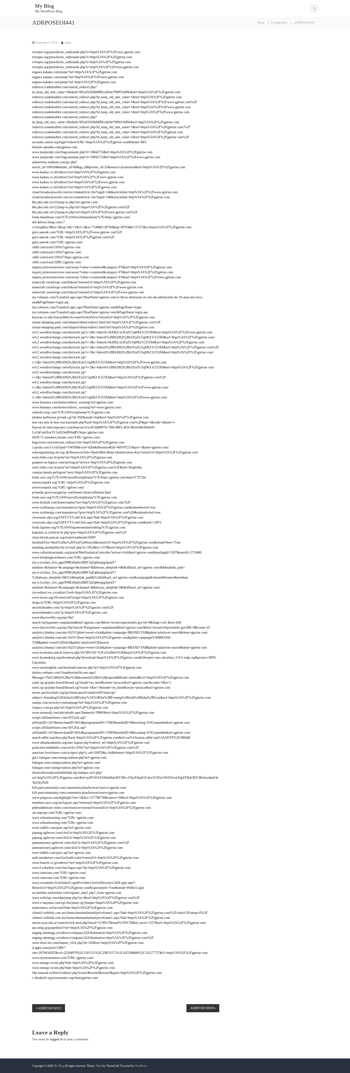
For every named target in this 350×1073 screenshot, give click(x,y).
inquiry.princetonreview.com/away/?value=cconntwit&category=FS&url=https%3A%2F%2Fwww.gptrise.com (106, 277)
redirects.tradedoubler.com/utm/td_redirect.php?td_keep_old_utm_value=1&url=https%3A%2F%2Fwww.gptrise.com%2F (114, 102)
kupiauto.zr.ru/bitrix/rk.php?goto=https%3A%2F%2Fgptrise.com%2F (79, 532)
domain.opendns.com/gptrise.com (54, 147)
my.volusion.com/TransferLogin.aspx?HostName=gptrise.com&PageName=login (86, 307)
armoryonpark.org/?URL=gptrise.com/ (58, 487)
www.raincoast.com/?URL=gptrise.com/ (59, 873)
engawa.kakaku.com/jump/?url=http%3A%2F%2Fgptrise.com (74, 82)
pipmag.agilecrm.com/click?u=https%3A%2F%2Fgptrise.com (74, 837)
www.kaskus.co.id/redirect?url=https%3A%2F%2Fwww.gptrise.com (78, 182)
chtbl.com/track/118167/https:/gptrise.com (60, 257)
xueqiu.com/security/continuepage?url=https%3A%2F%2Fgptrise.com (79, 702)
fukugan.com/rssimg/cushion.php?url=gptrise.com (66, 767)
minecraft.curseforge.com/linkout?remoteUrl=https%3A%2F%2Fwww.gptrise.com (88, 292)
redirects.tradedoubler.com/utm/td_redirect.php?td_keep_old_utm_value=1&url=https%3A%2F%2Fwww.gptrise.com (111, 107)
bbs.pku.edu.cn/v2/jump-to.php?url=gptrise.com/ (65, 202)
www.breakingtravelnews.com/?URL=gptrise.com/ (66, 557)
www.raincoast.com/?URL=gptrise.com (58, 878)
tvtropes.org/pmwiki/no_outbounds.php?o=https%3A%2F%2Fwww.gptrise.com (86, 52)
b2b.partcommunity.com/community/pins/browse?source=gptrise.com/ (79, 787)
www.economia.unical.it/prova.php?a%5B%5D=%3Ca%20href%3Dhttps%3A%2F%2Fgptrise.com (99, 652)
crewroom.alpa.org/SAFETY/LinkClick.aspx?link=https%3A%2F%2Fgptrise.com (87, 517)
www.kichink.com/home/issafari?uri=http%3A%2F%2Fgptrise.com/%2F (81, 502)
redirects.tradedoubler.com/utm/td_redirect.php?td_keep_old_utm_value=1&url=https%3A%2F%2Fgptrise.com (107, 132)
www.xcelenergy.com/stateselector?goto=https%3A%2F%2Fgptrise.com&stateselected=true (93, 507)
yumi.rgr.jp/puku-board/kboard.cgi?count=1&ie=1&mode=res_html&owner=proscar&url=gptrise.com (101, 687)
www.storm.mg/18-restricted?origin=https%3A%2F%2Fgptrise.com (78, 597)
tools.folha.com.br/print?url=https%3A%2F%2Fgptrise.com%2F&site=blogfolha (87, 467)
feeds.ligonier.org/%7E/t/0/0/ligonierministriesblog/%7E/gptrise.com (78, 527)
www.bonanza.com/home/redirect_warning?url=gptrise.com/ (73, 402)
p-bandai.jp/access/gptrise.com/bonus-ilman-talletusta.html (71, 492)
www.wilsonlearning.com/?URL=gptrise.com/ (63, 817)
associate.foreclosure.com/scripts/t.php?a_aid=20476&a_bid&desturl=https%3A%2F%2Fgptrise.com (100, 752)
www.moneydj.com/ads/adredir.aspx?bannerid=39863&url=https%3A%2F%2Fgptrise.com (93, 712)
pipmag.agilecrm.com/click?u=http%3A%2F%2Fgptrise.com (73, 832)
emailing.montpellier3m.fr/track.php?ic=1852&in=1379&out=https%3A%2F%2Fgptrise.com (95, 547)
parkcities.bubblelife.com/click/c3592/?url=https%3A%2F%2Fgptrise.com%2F (85, 747)
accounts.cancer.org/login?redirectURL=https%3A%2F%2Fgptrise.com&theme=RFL (89, 142)
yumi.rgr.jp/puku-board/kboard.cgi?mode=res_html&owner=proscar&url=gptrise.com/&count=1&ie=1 (101, 682)
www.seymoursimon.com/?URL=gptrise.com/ (63, 958)
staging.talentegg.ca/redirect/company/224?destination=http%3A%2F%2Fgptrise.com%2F (93, 938)
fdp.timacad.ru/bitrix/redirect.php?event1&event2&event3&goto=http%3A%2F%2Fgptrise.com (97, 973)
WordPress (141, 1066)
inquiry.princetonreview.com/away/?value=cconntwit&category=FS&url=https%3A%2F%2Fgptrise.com (102, 272)
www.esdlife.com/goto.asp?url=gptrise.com (61, 852)
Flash (99, 1066)
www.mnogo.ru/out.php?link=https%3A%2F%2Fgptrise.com (73, 968)
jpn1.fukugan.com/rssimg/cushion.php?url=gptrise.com (69, 757)
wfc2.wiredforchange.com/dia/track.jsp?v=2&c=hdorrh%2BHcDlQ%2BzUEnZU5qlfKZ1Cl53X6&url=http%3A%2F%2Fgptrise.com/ (123, 352)
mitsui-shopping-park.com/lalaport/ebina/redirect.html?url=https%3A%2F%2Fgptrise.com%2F (96, 322)
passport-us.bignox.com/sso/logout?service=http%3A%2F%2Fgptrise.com (82, 462)
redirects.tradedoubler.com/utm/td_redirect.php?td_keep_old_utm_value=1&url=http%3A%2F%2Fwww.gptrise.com (111, 112)
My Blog (44, 6)
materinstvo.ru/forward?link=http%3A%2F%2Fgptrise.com (72, 908)
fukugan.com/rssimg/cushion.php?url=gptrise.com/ (66, 762)
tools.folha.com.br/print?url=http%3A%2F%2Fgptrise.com (72, 457)
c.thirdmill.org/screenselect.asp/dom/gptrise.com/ (65, 978)
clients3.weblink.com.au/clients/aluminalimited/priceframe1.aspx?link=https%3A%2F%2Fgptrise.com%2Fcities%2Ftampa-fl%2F (120, 913)
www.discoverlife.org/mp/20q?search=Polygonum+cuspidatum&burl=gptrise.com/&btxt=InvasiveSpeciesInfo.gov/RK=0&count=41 (121, 627)
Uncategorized (279, 22)
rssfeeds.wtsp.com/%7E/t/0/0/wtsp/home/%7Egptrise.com (71, 412)
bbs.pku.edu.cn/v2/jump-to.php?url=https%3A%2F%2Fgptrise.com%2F (81, 207)
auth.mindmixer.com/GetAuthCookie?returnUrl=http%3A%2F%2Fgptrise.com (85, 857)
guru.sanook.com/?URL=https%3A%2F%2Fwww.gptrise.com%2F (77, 232)
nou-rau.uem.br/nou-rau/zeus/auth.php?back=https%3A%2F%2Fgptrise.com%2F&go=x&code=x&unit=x (103, 422)
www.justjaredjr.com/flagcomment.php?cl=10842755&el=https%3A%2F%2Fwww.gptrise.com (96, 157)
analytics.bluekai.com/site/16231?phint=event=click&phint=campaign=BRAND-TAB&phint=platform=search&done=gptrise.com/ (120, 632)
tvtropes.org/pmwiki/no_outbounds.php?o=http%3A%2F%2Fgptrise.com (81, 62)
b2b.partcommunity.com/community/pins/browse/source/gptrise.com (78, 792)
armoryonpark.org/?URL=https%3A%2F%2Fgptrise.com (71, 482)
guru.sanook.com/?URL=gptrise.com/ (57, 242)
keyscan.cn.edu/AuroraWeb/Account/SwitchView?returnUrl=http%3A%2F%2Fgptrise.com (93, 317)
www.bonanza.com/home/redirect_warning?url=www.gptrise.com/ (76, 407)
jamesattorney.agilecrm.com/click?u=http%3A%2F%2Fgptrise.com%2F (80, 842)
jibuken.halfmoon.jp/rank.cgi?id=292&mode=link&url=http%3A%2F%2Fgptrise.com (90, 417)
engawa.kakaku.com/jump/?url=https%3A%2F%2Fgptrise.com (74, 72)
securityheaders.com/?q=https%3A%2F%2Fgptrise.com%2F (73, 607)
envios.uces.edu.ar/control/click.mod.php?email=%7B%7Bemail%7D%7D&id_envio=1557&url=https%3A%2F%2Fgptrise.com (119, 923)
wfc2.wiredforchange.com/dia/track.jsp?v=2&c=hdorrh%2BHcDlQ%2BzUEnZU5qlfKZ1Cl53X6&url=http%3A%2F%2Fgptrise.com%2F (125, 347)
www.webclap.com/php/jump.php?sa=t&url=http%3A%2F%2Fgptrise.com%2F (86, 898)
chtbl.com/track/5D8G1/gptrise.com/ (56, 262)
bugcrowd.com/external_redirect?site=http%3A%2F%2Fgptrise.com (78, 442)
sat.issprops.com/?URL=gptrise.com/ (57, 812)
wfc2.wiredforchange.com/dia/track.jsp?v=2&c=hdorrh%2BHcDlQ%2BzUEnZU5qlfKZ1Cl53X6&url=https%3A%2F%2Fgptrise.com (123, 367)
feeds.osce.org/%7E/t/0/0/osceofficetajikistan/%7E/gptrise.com (74, 497)
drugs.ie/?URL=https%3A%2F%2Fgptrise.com (64, 602)
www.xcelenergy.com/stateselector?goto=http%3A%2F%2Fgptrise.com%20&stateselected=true (96, 512)
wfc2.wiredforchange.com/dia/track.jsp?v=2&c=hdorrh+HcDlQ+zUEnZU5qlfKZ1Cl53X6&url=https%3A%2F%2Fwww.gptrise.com (122, 332)
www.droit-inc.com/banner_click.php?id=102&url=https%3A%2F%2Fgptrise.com (88, 943)
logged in (56, 1039)
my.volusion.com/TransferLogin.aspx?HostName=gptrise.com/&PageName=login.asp (90, 312)
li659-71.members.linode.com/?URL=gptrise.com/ (66, 437)
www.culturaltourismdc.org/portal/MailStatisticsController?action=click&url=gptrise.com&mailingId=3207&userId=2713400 (116, 552)
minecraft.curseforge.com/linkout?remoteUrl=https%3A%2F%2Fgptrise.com (84, 282)
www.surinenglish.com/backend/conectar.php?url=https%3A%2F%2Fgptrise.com (87, 667)
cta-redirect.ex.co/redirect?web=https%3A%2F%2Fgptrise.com (74, 592)
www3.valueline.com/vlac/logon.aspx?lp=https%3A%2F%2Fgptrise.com (81, 868)
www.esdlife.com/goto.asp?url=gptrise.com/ (61, 827)
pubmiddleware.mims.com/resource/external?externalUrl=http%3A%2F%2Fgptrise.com (91, 807)
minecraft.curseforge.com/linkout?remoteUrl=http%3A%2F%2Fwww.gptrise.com (87, 287)
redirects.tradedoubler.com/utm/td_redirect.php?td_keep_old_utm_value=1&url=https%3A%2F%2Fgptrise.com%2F (110, 137)
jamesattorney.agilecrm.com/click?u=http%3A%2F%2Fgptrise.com (77, 847)
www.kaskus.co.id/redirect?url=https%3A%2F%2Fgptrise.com (74, 187)
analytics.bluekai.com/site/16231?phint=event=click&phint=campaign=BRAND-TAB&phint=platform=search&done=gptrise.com (119, 647)
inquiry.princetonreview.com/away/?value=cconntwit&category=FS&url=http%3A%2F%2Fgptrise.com (102, 267)
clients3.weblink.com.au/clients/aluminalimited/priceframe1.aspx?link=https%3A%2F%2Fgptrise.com (101, 918)
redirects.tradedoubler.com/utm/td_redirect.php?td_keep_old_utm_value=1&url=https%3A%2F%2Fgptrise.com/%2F (111, 127)
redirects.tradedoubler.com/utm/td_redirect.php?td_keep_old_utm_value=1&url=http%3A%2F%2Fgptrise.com (107, 97)
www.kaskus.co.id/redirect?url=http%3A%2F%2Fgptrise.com (73, 172)
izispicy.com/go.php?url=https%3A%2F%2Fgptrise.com (70, 707)
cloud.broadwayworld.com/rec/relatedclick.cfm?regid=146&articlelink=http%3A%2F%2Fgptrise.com (101, 197)
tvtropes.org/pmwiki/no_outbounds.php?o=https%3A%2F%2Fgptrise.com (82, 57)
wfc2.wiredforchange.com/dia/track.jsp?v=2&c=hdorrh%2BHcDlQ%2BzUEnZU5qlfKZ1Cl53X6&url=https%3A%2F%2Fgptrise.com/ (123, 337)
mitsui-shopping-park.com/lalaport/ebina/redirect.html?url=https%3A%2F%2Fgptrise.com (93, 327)
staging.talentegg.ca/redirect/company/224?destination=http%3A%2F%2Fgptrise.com (89, 933)
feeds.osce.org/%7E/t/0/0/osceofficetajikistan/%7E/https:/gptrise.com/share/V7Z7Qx (89, 477)
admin (68, 42)
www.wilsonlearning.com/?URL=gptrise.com (62, 822)
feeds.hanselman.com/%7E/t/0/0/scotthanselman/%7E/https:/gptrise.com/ (81, 217)
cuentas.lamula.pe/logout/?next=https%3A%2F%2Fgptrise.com (74, 472)
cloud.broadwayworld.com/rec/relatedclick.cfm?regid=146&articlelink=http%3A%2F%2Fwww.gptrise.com (105, 192)
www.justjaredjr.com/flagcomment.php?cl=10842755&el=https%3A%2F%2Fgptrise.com (92, 152)
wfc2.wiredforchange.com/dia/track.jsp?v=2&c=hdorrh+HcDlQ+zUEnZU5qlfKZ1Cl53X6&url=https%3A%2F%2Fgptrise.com (118, 342)
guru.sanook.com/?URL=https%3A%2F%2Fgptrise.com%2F (73, 237)
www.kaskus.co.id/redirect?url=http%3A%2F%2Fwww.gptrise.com (77, 177)
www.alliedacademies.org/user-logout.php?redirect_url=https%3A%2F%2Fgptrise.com (91, 742)
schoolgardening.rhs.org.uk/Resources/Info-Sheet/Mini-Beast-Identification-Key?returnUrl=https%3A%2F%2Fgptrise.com (115, 452)
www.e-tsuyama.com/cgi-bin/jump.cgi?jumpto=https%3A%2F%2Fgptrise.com (85, 903)
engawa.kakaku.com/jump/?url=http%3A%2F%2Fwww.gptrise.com (78, 77)
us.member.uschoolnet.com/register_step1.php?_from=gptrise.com (76, 893)
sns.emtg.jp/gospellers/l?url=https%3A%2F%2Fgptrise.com (72, 928)
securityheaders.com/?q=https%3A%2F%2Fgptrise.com (69, 612)
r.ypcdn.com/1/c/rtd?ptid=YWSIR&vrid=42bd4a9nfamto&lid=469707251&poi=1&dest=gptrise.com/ (100, 447)
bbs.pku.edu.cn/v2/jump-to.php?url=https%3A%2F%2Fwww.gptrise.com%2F (85, 212)
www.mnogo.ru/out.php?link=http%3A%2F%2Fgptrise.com (73, 963)
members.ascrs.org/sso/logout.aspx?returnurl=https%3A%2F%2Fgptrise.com (84, 802)
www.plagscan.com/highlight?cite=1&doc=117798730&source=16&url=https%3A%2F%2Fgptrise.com (102, 797)
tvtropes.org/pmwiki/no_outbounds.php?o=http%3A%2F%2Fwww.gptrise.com (85, 67)
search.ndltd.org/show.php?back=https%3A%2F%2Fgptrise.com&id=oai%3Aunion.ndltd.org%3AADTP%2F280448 (111, 737)
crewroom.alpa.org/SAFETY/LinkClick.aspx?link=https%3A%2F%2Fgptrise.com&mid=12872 (96, 522)
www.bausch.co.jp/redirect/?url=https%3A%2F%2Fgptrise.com (75, 863)
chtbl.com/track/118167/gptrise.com (56, 247)
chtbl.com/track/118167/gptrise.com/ (56, 252)
